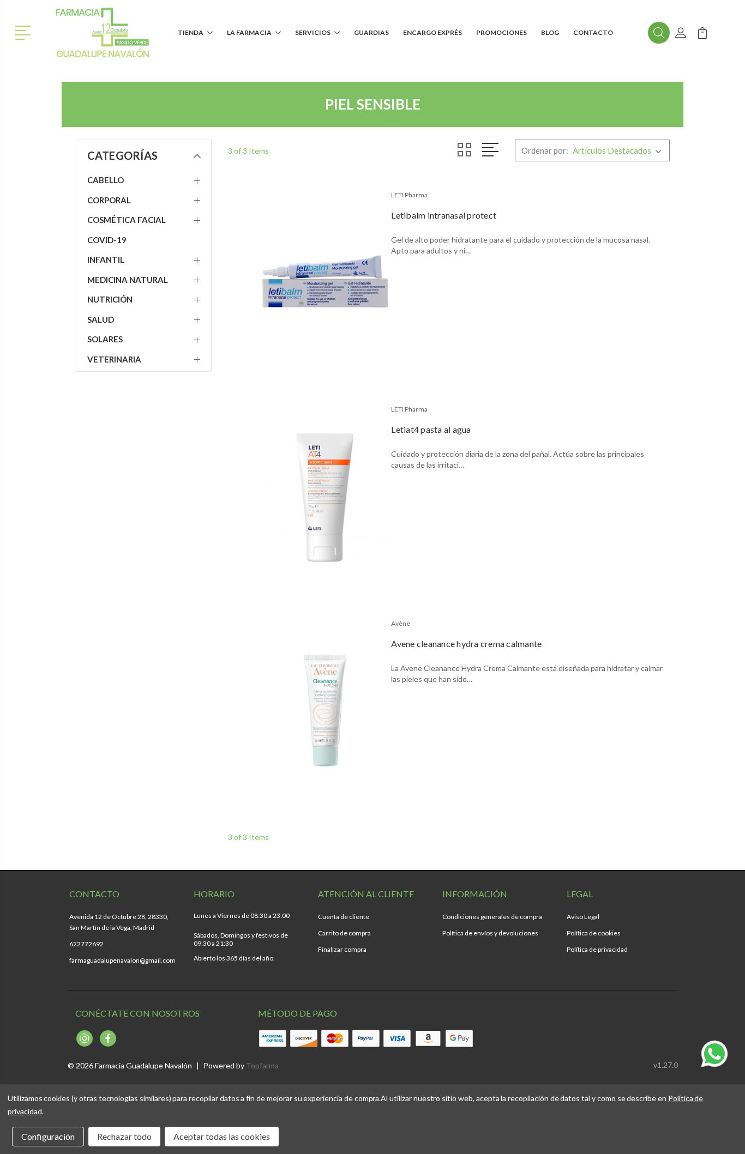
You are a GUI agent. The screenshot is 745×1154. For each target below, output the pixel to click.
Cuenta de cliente (343, 917)
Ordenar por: (544, 150)
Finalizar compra (342, 949)
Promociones (501, 32)
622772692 (86, 944)
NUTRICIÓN (110, 299)
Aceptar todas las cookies (221, 1136)
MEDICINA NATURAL (127, 280)
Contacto (593, 32)
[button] (24, 32)
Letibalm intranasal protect (443, 215)
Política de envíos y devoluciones (490, 933)
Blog (550, 32)
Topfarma (262, 1065)
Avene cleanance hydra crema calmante (466, 643)
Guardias (371, 32)
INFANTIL (105, 259)
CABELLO (105, 180)
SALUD (100, 319)
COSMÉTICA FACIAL (126, 220)
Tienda (190, 32)
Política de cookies (594, 933)
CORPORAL (109, 200)
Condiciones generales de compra (492, 917)
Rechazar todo (124, 1136)
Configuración (48, 1136)
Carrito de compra (344, 933)
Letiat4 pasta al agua (431, 429)
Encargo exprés (432, 32)
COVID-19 (107, 240)
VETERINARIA (114, 359)
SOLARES (105, 339)
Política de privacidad (597, 949)
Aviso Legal (583, 917)
